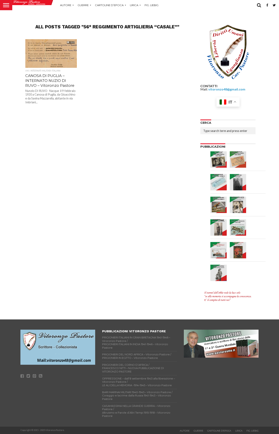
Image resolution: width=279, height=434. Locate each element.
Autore (65, 5)
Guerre (83, 5)
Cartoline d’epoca (109, 5)
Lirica (134, 5)
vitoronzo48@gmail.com (226, 89)
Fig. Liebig (151, 5)
